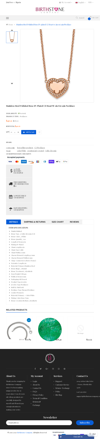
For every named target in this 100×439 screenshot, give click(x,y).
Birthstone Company (24, 432)
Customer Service (62, 385)
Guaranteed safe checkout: (18, 154)
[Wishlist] (39, 132)
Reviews (74, 222)
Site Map (58, 395)
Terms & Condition (40, 398)
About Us (36, 385)
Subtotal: (10, 126)
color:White (21, 151)
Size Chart (58, 222)
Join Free (9, 2)
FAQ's (35, 391)
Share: (9, 142)
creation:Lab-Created (35, 151)
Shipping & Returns (34, 222)
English (81, 2)
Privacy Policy (38, 395)
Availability (11, 113)
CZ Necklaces (39, 148)
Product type (12, 116)
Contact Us (37, 388)
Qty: (8, 132)
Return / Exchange (62, 388)
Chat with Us (78, 437)
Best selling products (25, 148)
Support (58, 381)
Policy (57, 391)
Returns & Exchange (37, 403)
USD (91, 2)
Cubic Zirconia (50, 151)
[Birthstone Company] (50, 358)
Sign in (18, 2)
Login (35, 381)
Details (13, 222)
